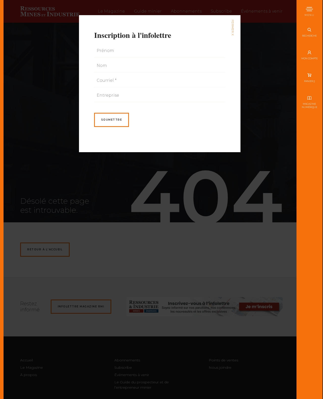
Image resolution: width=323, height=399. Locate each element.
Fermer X (232, 28)
